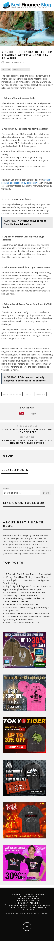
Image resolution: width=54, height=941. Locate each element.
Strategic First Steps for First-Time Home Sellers (27, 430)
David (8, 62)
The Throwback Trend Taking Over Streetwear (27, 613)
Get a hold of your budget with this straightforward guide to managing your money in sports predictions (26, 607)
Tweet (33, 413)
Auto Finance (41, 905)
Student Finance (29, 903)
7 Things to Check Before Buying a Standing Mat (28, 574)
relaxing (40, 394)
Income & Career (29, 899)
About (16, 894)
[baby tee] (24, 880)
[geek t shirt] (24, 667)
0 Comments (18, 69)
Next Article (27, 437)
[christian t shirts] (24, 709)
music (29, 394)
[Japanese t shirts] (24, 752)
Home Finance (29, 897)
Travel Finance (17, 905)
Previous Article (27, 426)
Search (6, 488)
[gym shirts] (24, 795)
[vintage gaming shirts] (24, 837)
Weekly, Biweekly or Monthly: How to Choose (27, 577)
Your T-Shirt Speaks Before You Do (22, 622)
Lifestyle (6, 69)
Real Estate (19, 907)
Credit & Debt (35, 894)
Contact (29, 910)
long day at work (12, 394)
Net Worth (40, 907)
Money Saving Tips (29, 901)
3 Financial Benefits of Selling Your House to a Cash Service (27, 441)
